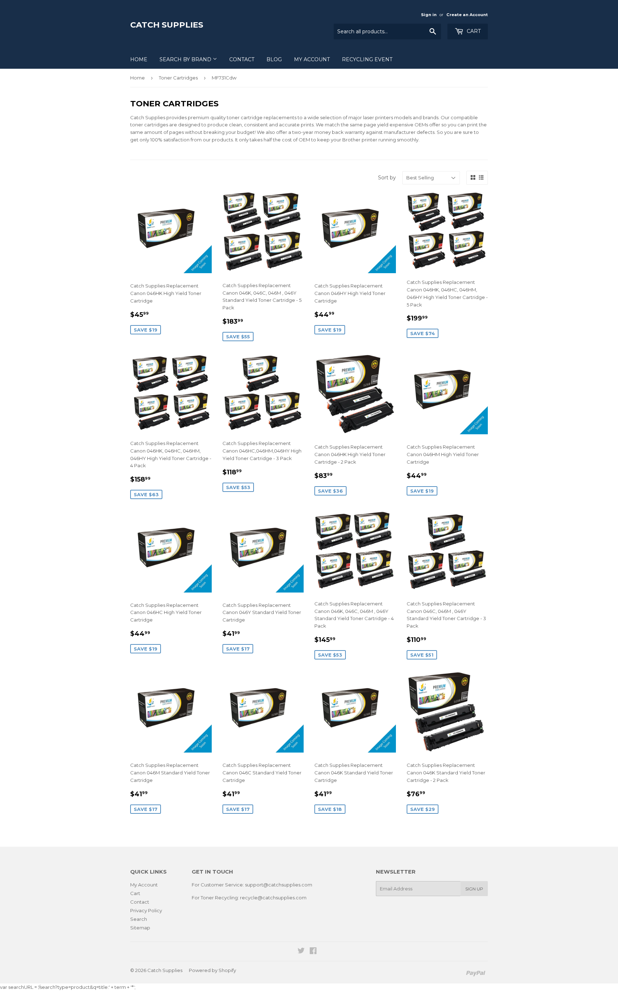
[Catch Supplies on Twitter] (301, 951)
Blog (274, 59)
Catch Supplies (166, 25)
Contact (241, 59)
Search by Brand (186, 59)
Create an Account (467, 14)
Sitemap (140, 927)
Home (138, 59)
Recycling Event (367, 59)
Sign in (429, 14)
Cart (473, 31)
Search (138, 919)
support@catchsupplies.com (278, 885)
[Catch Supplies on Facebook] (313, 951)
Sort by (387, 177)
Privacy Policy (146, 910)
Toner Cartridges (178, 78)
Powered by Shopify (212, 970)
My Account (312, 59)
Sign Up (474, 888)
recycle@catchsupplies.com (273, 897)
